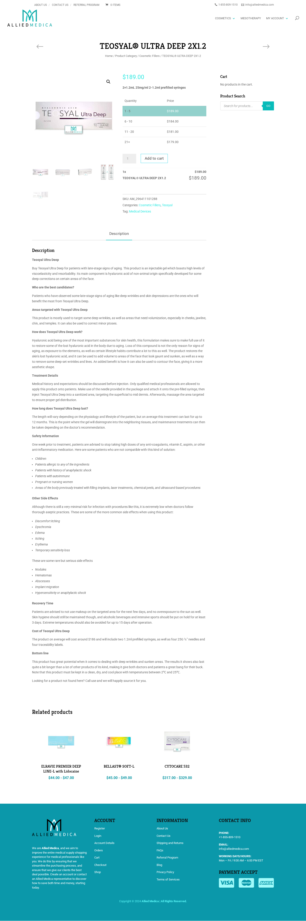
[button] (108, 82)
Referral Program (86, 5)
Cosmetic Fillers (149, 56)
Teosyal (167, 205)
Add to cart (154, 158)
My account (275, 18)
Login (97, 835)
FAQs (160, 850)
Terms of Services (168, 879)
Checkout (100, 865)
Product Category (126, 56)
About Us (40, 5)
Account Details (104, 843)
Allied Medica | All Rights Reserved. (164, 901)
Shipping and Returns (170, 843)
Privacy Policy (165, 872)
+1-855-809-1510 (229, 837)
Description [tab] (119, 233)
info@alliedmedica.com (234, 848)
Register (99, 828)
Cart (96, 857)
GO (268, 105)
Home (109, 56)
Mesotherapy (251, 18)
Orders (98, 850)
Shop (97, 872)
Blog (159, 865)
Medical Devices (140, 211)
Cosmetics (223, 18)
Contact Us (60, 5)
